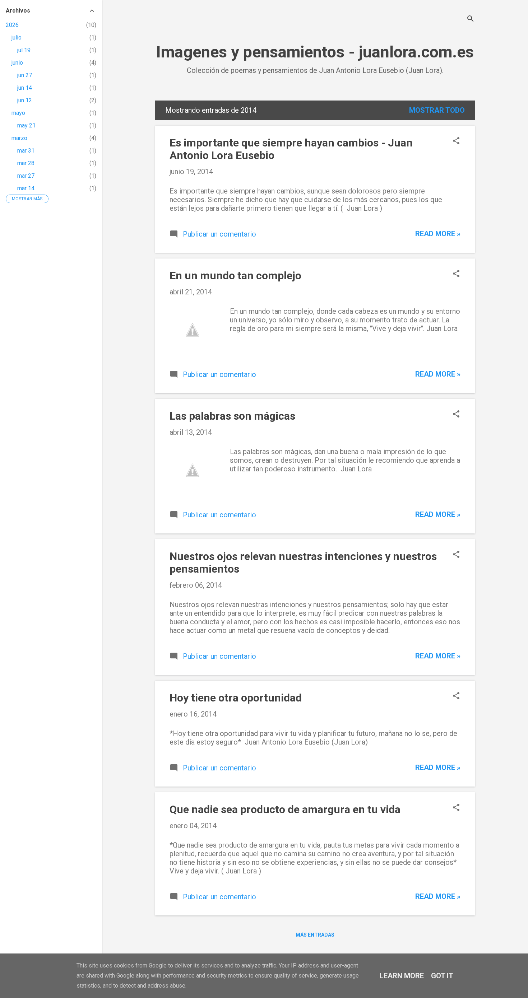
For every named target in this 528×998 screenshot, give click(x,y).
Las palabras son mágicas (232, 416)
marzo (19, 138)
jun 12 (24, 100)
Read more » (437, 233)
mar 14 (25, 188)
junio (17, 62)
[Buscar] (470, 20)
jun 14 (24, 87)
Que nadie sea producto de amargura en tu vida (285, 809)
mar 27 (25, 175)
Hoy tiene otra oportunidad (236, 697)
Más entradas (315, 935)
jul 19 (24, 50)
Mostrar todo (437, 110)
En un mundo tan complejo (235, 275)
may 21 (26, 125)
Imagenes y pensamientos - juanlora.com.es (315, 51)
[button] (456, 141)
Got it (442, 975)
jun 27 (24, 75)
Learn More (402, 975)
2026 (12, 25)
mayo (18, 112)
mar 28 (25, 163)
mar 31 (25, 150)
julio (16, 37)
